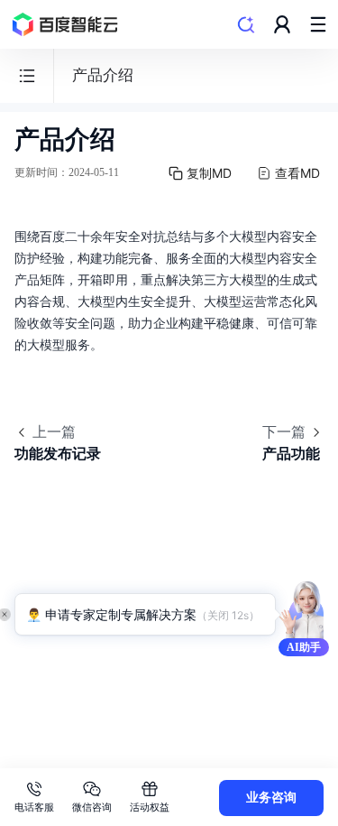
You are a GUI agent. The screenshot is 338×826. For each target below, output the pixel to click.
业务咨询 (271, 797)
